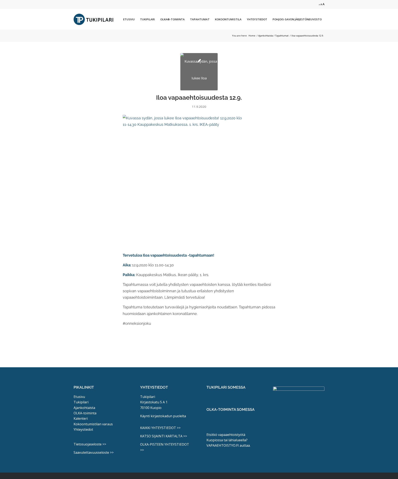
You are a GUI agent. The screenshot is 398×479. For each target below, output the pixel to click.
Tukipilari (81, 402)
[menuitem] (128, 19)
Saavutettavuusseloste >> (94, 452)
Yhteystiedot (83, 429)
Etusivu (79, 396)
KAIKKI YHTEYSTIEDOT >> (160, 428)
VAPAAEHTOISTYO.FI (222, 445)
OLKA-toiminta (85, 413)
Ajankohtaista (84, 407)
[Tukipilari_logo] (93, 19)
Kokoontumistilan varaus (93, 424)
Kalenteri (81, 418)
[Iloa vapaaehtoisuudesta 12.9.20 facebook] (199, 71)
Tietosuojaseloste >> (90, 444)
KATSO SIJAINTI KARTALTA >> (163, 436)
